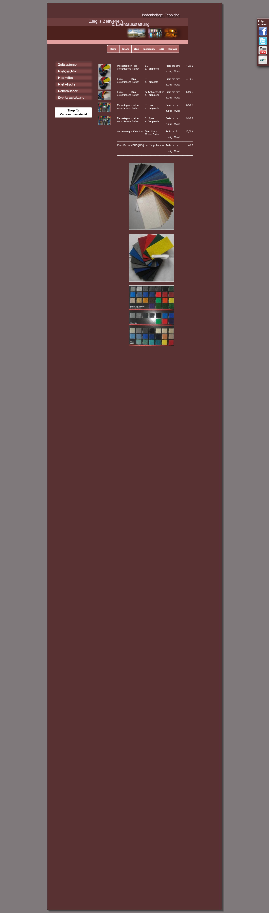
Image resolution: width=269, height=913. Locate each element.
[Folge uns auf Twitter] (263, 41)
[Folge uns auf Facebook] (263, 31)
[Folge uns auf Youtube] (263, 50)
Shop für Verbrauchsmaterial (73, 112)
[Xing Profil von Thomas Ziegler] (263, 60)
